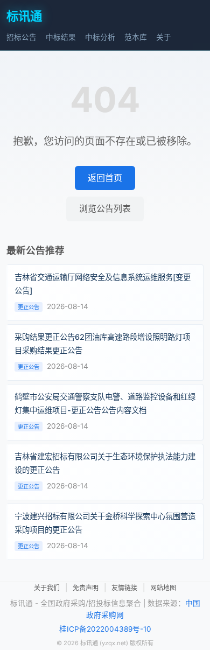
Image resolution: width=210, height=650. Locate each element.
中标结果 (61, 37)
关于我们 (47, 588)
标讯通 (24, 16)
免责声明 (86, 588)
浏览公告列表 (105, 208)
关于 (163, 37)
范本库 (135, 37)
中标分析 (100, 37)
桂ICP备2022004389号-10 (105, 629)
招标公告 (21, 37)
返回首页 (105, 177)
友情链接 (124, 588)
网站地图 (163, 588)
